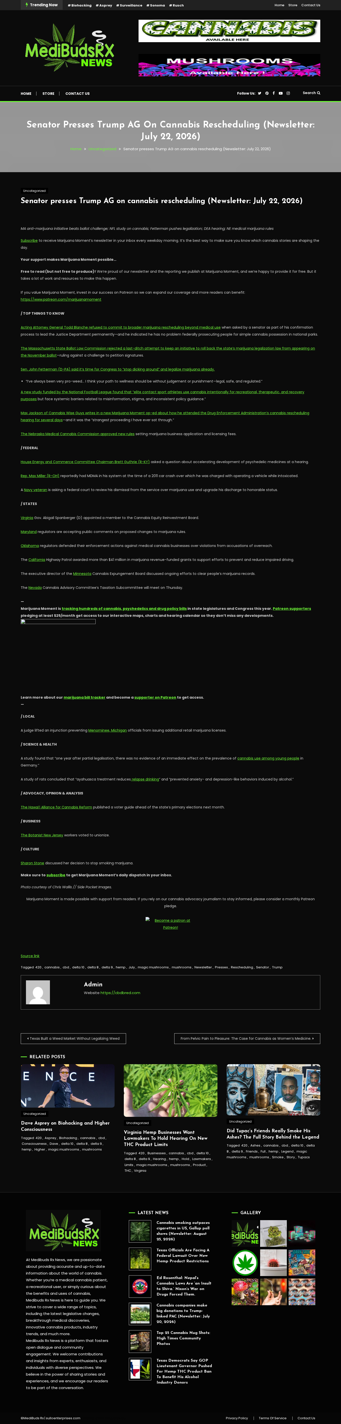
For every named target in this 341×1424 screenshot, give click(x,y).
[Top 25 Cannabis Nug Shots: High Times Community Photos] (140, 1341)
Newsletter (203, 967)
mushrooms (181, 967)
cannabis (52, 967)
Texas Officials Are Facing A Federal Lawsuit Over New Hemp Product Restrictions (183, 1255)
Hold (185, 1159)
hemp (121, 967)
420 (38, 967)
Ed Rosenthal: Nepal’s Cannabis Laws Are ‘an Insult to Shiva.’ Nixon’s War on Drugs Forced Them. (184, 1286)
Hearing (159, 1159)
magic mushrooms (153, 967)
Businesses (157, 1153)
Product (199, 1165)
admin (93, 985)
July (132, 967)
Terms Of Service (273, 1418)
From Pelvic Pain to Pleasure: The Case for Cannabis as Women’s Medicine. (246, 1038)
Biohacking (81, 5)
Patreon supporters (292, 608)
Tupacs (304, 1157)
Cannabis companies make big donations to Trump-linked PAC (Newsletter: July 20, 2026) (183, 1313)
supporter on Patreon (155, 697)
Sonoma (157, 5)
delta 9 (107, 967)
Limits (129, 1165)
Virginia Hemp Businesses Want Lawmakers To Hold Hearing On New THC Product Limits (165, 1138)
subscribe (55, 875)
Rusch (178, 5)
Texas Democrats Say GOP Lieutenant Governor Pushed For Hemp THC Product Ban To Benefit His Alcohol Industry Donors (184, 1372)
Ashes (255, 1145)
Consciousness (34, 1143)
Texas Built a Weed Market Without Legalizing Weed (75, 1038)
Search (309, 92)
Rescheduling (242, 967)
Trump (277, 967)
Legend (287, 1151)
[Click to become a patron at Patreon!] (170, 923)
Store (292, 5)
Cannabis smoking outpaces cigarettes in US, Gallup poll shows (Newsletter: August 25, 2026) (183, 1231)
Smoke (278, 1157)
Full (263, 1151)
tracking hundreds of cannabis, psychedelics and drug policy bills (124, 608)
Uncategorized (34, 191)
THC (128, 1170)
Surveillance (131, 5)
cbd (66, 967)
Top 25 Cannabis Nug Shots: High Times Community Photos (183, 1338)
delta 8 (93, 967)
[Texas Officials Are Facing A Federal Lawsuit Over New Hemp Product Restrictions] (140, 1259)
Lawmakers (201, 1159)
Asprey (105, 5)
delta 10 (78, 967)
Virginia (140, 1170)
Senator (262, 967)
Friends (252, 1151)
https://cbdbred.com (120, 992)
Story (291, 1157)
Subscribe (29, 240)
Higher (39, 1149)
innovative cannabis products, (54, 1327)
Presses (221, 967)
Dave (54, 1143)
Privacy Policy (237, 1418)
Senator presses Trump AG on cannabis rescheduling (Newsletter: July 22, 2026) (162, 201)
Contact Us (310, 5)
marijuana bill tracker (84, 697)
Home (279, 5)
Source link (30, 955)
